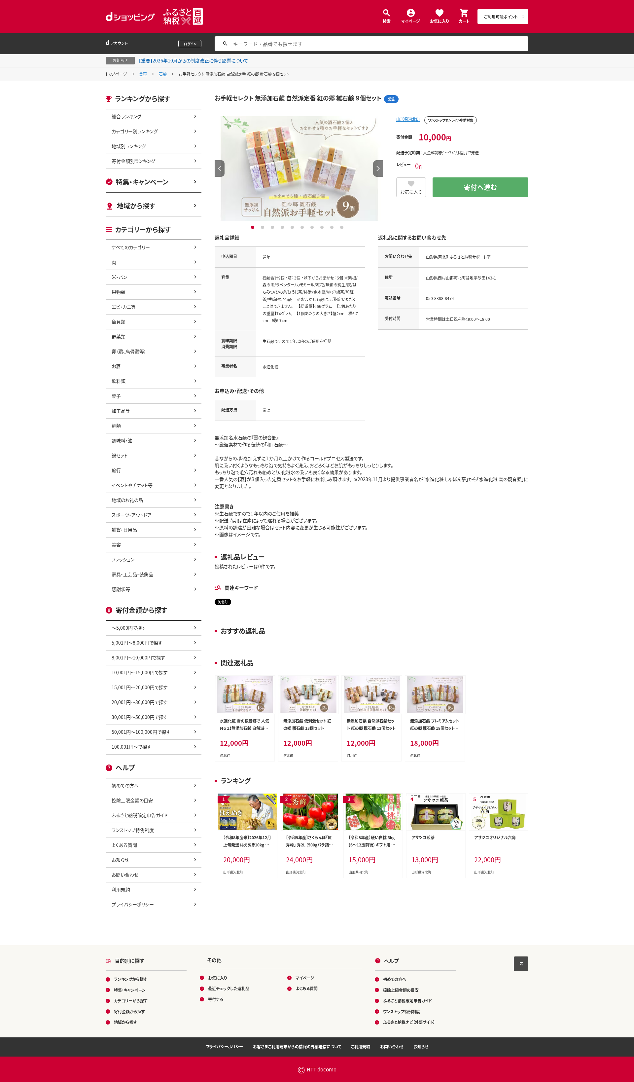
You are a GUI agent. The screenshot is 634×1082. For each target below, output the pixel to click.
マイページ (410, 20)
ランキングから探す (130, 979)
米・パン (119, 277)
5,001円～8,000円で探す (137, 642)
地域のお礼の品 (127, 500)
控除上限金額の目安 (132, 800)
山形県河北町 (408, 119)
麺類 (116, 425)
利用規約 (121, 889)
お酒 (116, 366)
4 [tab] (283, 227)
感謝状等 (121, 589)
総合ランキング (126, 116)
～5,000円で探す (129, 627)
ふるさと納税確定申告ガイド (140, 815)
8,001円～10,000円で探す (138, 657)
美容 (143, 74)
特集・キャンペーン (142, 182)
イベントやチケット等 (132, 485)
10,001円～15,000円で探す (140, 672)
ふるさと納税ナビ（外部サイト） (409, 1022)
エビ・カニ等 (124, 306)
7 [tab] (313, 227)
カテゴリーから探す (131, 1000)
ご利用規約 (360, 1046)
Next (378, 168)
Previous (220, 168)
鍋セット (120, 455)
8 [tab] (323, 227)
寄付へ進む (480, 187)
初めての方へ (125, 785)
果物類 (118, 291)
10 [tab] (342, 227)
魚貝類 (118, 321)
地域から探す (136, 205)
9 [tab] (333, 227)
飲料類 (118, 381)
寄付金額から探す (129, 1011)
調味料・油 (122, 440)
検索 (387, 20)
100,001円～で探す (131, 746)
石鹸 (163, 74)
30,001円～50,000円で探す (140, 717)
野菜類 (118, 336)
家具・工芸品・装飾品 (132, 574)
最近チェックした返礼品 (228, 988)
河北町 (223, 601)
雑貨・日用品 (124, 529)
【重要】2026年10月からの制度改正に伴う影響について (193, 60)
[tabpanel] (299, 168)
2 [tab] (263, 227)
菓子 (116, 395)
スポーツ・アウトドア (132, 514)
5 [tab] (293, 227)
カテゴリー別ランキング (135, 131)
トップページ (116, 74)
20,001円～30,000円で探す (140, 702)
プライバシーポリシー (133, 904)
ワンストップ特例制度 (133, 830)
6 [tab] (303, 227)
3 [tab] (273, 227)
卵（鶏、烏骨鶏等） (129, 351)
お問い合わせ (125, 874)
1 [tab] (253, 227)
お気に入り (439, 20)
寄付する (215, 999)
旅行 (116, 470)
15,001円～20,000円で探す (140, 687)
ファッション (123, 559)
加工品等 (121, 410)
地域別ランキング (129, 146)
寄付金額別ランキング (133, 161)
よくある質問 (124, 844)
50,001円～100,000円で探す (141, 731)
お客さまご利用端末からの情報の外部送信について (297, 1046)
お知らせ (120, 859)
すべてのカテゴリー (131, 247)
